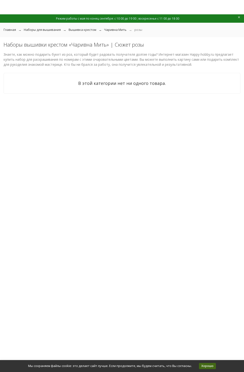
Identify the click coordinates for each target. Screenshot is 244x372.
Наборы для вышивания (42, 29)
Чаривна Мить (115, 29)
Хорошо (207, 366)
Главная (10, 29)
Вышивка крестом (82, 29)
